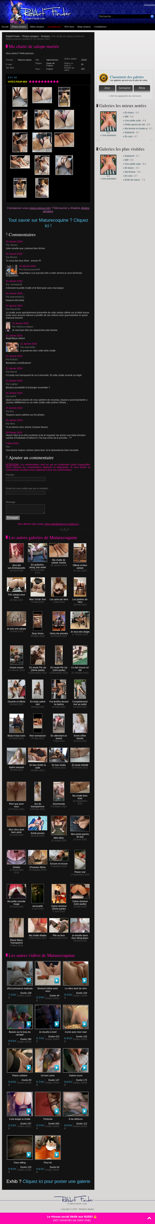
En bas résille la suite (37, 766)
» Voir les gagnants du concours (124, 96)
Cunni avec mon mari (76, 1032)
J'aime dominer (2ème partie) (59, 907)
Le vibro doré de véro (76, 988)
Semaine (125, 88)
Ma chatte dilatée (37, 935)
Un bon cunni (48, 1075)
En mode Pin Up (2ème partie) (37, 669)
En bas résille (59, 765)
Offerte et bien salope (80, 566)
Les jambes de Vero (80, 600)
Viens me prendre (59, 633)
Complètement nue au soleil (80, 703)
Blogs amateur (84, 27)
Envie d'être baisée (80, 737)
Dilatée (16, 867)
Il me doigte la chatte (19, 1119)
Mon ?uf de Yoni (37, 599)
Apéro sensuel (16, 767)
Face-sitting (20, 1162)
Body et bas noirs (16, 735)
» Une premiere (108, 135)
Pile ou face (59, 935)
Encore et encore (59, 863)
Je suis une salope (16, 628)
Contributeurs (100, 27)
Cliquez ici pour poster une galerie (56, 1181)
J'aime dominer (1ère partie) (80, 902)
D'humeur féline (37, 867)
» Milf (125, 116)
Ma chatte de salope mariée (58, 561)
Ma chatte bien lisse (80, 797)
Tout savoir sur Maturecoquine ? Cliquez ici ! (48, 223)
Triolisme (48, 1119)
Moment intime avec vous (47, 989)
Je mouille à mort (48, 1032)
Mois (142, 88)
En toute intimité (80, 765)
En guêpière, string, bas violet (37, 566)
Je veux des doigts (80, 631)
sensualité (37, 906)
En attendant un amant (59, 737)
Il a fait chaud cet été (80, 669)
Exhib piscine (38, 833)
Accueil (5, 27)
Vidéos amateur (37, 27)
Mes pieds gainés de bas (80, 835)
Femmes (45, 36)
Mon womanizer (37, 735)
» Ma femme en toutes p (135, 128)
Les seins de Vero (59, 599)
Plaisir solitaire (19, 1075)
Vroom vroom (16, 667)
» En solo (128, 136)
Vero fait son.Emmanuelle (16, 566)
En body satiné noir (37, 703)
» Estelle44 (128, 132)
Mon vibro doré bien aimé (16, 831)
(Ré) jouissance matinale (20, 988)
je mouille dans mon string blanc (79, 936)
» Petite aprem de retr (134, 124)
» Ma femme (129, 172)
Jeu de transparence (37, 805)
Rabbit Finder (13, 36)
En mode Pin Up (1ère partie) (58, 669)
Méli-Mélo (59, 838)
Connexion (149, 5)
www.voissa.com (40, 208)
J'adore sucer (76, 1075)
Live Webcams (54, 27)
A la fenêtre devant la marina (58, 703)
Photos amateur (19, 27)
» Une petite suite (132, 120)
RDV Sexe (69, 27)
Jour (107, 88)
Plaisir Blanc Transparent (16, 941)
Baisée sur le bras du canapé (20, 1033)
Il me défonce (76, 1119)
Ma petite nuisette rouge (16, 902)
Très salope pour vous (16, 596)
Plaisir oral (79, 872)
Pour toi (48, 1162)
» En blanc (128, 112)
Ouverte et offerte (16, 701)
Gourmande (59, 804)
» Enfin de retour (131, 180)
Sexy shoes (38, 633)
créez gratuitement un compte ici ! (61, 524)
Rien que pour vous (16, 805)
